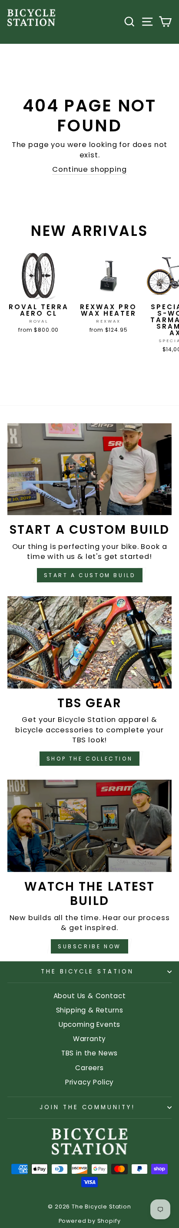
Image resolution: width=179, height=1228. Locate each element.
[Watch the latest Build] (89, 826)
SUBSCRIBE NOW (89, 946)
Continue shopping (89, 169)
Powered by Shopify (90, 1221)
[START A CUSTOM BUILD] (89, 469)
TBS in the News (89, 1053)
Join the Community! (88, 1107)
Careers (89, 1067)
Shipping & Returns (89, 1010)
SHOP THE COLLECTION (89, 758)
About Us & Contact (89, 995)
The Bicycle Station (87, 971)
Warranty (89, 1038)
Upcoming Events (89, 1024)
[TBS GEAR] (89, 642)
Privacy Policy (89, 1082)
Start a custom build (90, 575)
